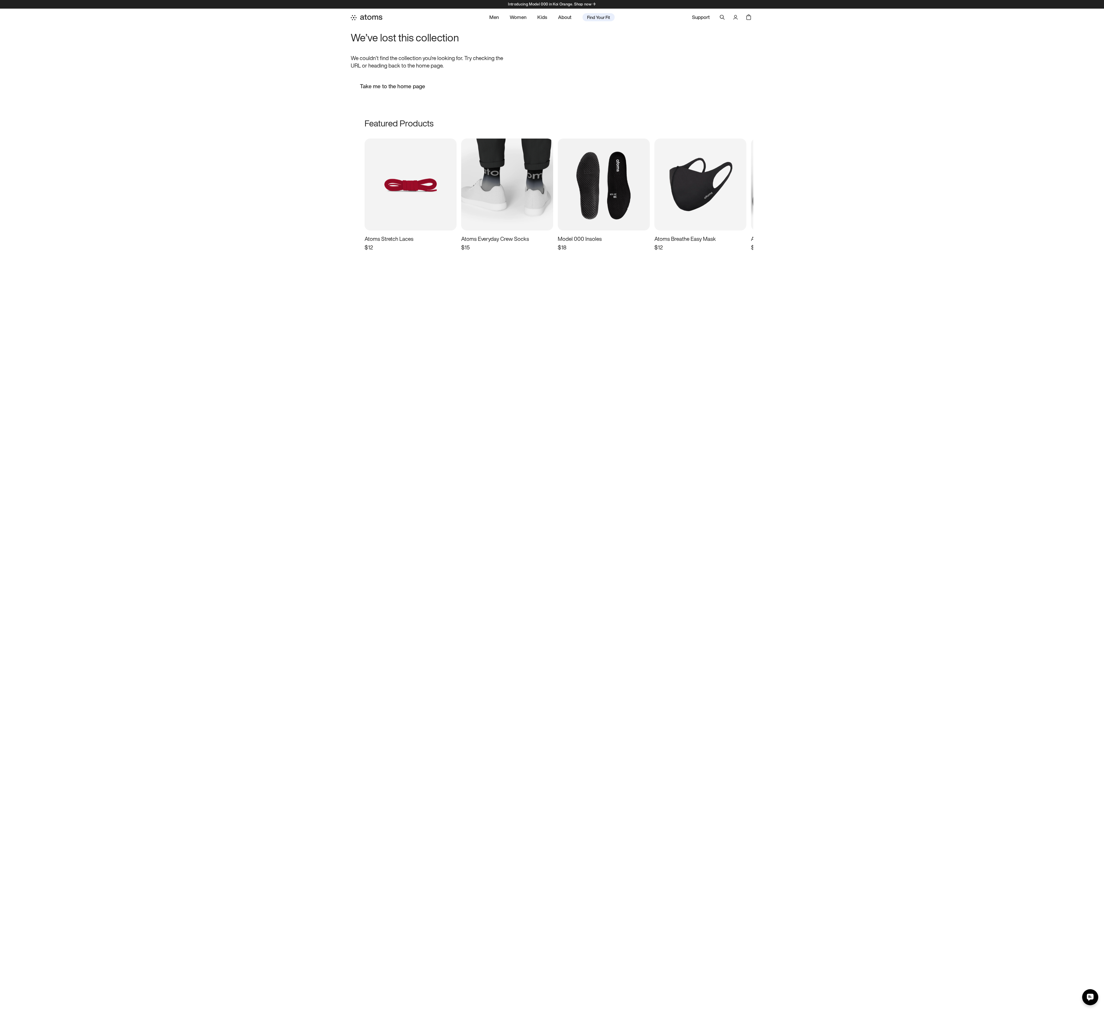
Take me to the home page (392, 86)
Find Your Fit (598, 17)
